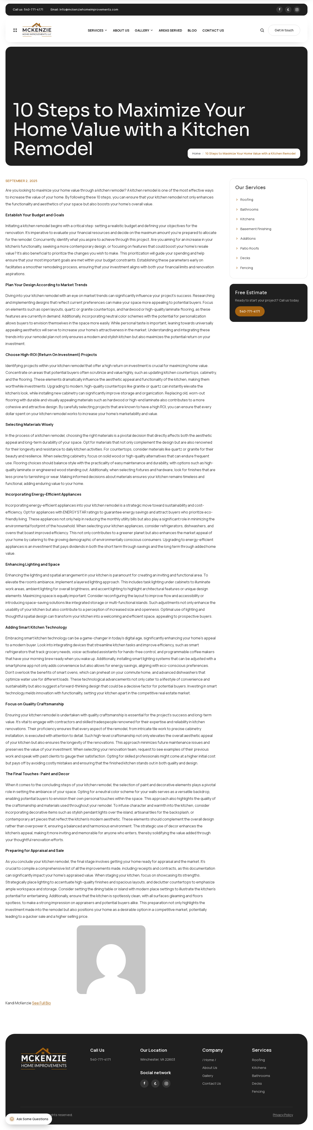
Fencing (246, 267)
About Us (121, 30)
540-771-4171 (33, 9)
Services (95, 30)
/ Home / (209, 1059)
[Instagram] (297, 9)
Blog (192, 30)
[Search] (262, 30)
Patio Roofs (249, 248)
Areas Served (170, 30)
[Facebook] (279, 9)
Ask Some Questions (32, 1119)
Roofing (246, 199)
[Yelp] (288, 9)
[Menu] (15, 30)
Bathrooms (249, 209)
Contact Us (213, 30)
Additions (248, 238)
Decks (245, 257)
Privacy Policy (283, 1115)
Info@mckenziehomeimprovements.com (89, 9)
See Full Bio (41, 1002)
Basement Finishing (255, 228)
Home (196, 153)
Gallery (142, 30)
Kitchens (247, 219)
